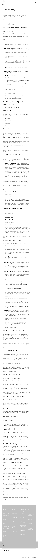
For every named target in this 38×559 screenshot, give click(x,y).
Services (3, 553)
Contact (15, 553)
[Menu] (35, 2)
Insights (11, 553)
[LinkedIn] (6, 550)
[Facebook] (2, 550)
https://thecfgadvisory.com (10, 93)
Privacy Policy (7, 553)
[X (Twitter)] (8, 550)
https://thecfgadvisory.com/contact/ (11, 501)
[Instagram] (4, 550)
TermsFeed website (20, 185)
